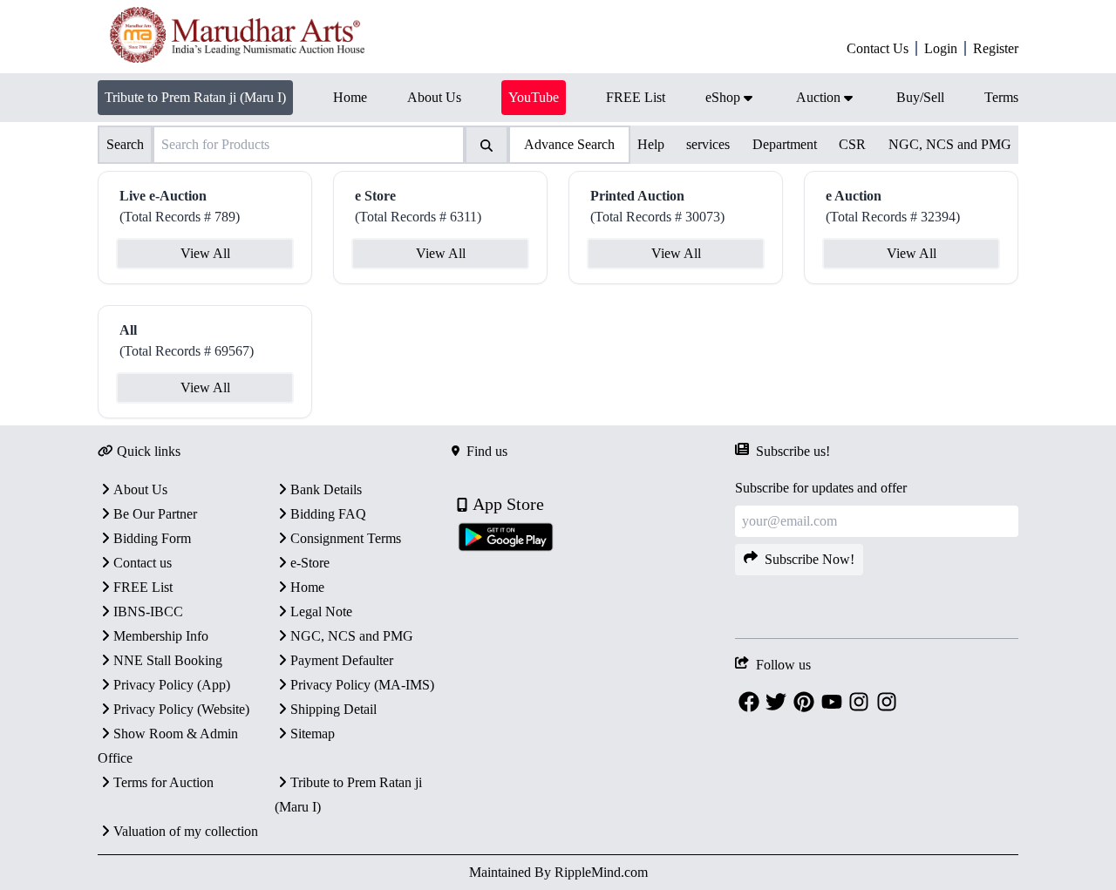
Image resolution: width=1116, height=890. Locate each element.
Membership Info (160, 635)
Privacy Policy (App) (171, 684)
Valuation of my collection (185, 831)
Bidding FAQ (328, 513)
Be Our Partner (155, 513)
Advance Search (569, 144)
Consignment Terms (345, 538)
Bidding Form (152, 538)
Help (650, 144)
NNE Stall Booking (167, 660)
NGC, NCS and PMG (949, 144)
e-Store (310, 562)
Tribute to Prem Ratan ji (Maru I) (195, 97)
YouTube (533, 97)
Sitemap (312, 733)
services (708, 144)
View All (205, 253)
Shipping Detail (333, 709)
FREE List (143, 587)
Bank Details (326, 489)
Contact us (142, 562)
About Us (140, 489)
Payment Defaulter (341, 660)
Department (784, 144)
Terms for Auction (163, 782)
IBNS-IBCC (148, 611)
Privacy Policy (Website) (181, 709)
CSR (852, 144)
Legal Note (321, 611)
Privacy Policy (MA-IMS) (362, 684)
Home (307, 587)
